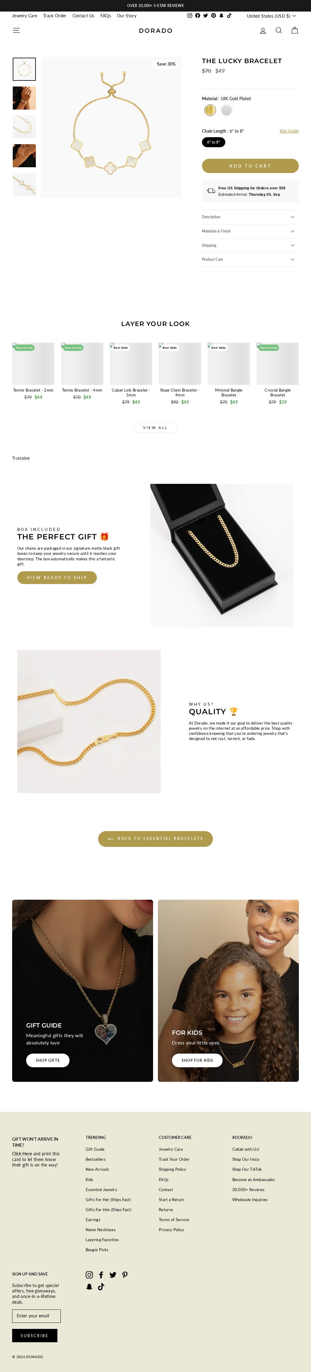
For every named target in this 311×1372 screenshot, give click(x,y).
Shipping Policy (172, 1169)
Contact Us (83, 15)
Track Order (55, 15)
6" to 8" (213, 142)
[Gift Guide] (82, 991)
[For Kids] (228, 991)
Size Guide (289, 131)
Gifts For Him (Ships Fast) (109, 1209)
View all (155, 427)
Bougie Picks (97, 1249)
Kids (90, 1179)
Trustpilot (21, 458)
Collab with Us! (246, 1149)
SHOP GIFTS (48, 1060)
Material (226, 98)
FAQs (106, 15)
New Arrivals (97, 1169)
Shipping (209, 245)
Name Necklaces (101, 1229)
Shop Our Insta (245, 1159)
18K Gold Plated (210, 110)
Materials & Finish (216, 231)
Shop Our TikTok (247, 1169)
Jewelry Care (24, 15)
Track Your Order (174, 1159)
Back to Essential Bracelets (160, 838)
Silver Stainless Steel (226, 110)
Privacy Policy (171, 1229)
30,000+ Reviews (248, 1189)
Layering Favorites (102, 1239)
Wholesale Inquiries (250, 1199)
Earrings (93, 1219)
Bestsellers (96, 1159)
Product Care (212, 259)
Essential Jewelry (102, 1189)
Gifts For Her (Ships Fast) (108, 1199)
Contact (166, 1189)
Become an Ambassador (253, 1179)
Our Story (126, 15)
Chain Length (223, 131)
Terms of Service (174, 1219)
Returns (166, 1209)
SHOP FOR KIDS (197, 1060)
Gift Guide (95, 1149)
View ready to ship (57, 577)
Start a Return (171, 1199)
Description (211, 217)
